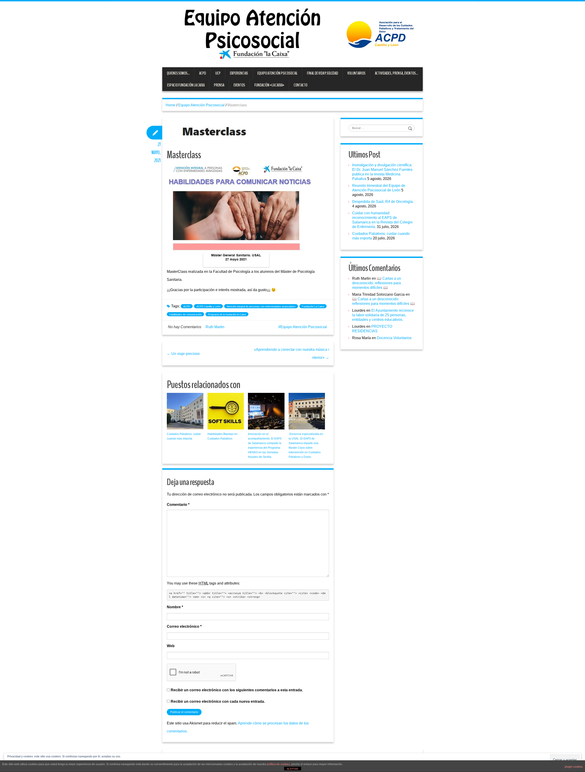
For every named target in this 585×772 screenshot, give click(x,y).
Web (171, 646)
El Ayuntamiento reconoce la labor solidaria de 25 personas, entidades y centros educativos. (383, 315)
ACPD (202, 73)
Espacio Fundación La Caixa (186, 85)
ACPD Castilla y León (208, 306)
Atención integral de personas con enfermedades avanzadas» (261, 306)
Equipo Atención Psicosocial (277, 73)
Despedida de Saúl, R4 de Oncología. (383, 202)
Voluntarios (356, 73)
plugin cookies (574, 766)
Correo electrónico (184, 626)
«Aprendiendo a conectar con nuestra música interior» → (291, 353)
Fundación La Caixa (313, 306)
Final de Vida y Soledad (322, 73)
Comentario (178, 505)
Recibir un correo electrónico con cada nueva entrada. (218, 701)
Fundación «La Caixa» (269, 85)
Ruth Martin (215, 327)
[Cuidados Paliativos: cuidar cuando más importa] (185, 411)
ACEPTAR (292, 768)
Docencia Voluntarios (394, 338)
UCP (218, 73)
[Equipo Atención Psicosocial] (292, 34)
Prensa (219, 85)
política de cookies (278, 764)
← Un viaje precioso (183, 354)
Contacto (300, 85)
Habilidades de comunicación (185, 314)
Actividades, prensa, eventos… (396, 73)
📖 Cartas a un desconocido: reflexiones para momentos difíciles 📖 (376, 283)
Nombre (175, 607)
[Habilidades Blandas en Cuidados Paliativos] (225, 411)
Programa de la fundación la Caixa (227, 314)
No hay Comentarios (184, 327)
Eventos (239, 85)
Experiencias (239, 73)
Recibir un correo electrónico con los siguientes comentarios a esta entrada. (237, 690)
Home (171, 105)
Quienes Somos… (178, 73)
